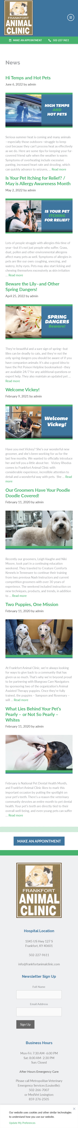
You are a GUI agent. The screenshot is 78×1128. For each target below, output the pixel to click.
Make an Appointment (27, 40)
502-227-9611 (61, 40)
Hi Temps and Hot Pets (28, 77)
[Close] (74, 1108)
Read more (59, 169)
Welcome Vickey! (22, 389)
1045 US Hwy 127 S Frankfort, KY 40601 (39, 943)
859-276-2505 (39, 1099)
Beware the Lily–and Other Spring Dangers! (32, 286)
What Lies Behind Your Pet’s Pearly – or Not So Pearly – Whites (33, 714)
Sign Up (25, 1024)
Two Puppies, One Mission (31, 604)
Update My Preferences (22, 1123)
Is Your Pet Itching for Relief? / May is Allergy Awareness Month (38, 180)
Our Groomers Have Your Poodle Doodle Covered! (37, 493)
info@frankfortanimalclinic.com (39, 964)
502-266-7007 (39, 1090)
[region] (39, 1116)
